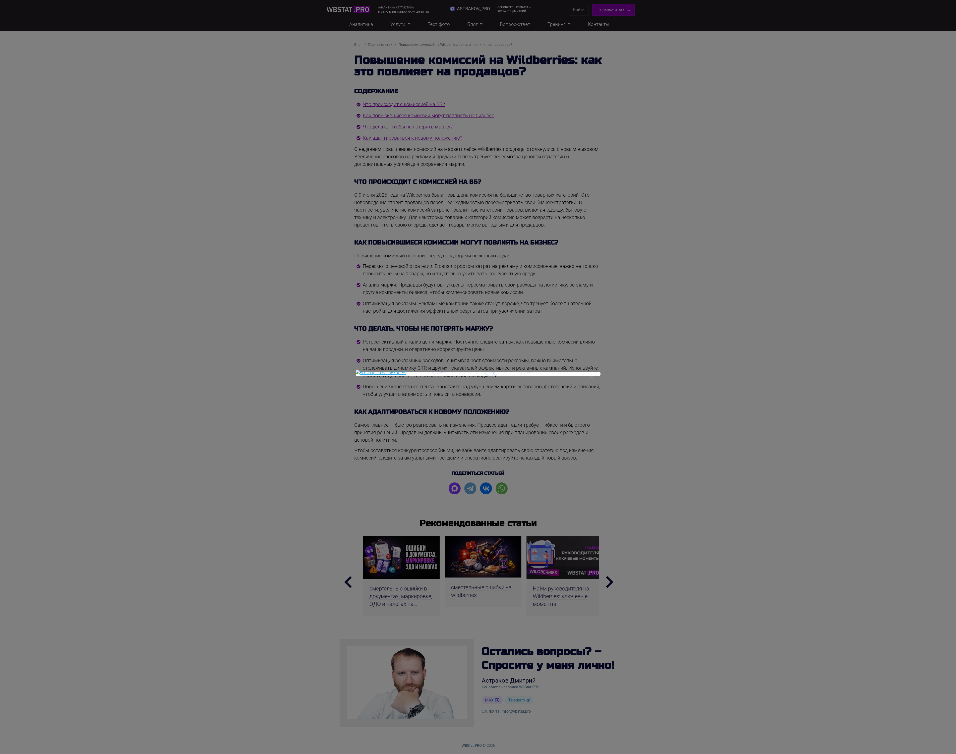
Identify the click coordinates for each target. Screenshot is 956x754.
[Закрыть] (592, 376)
